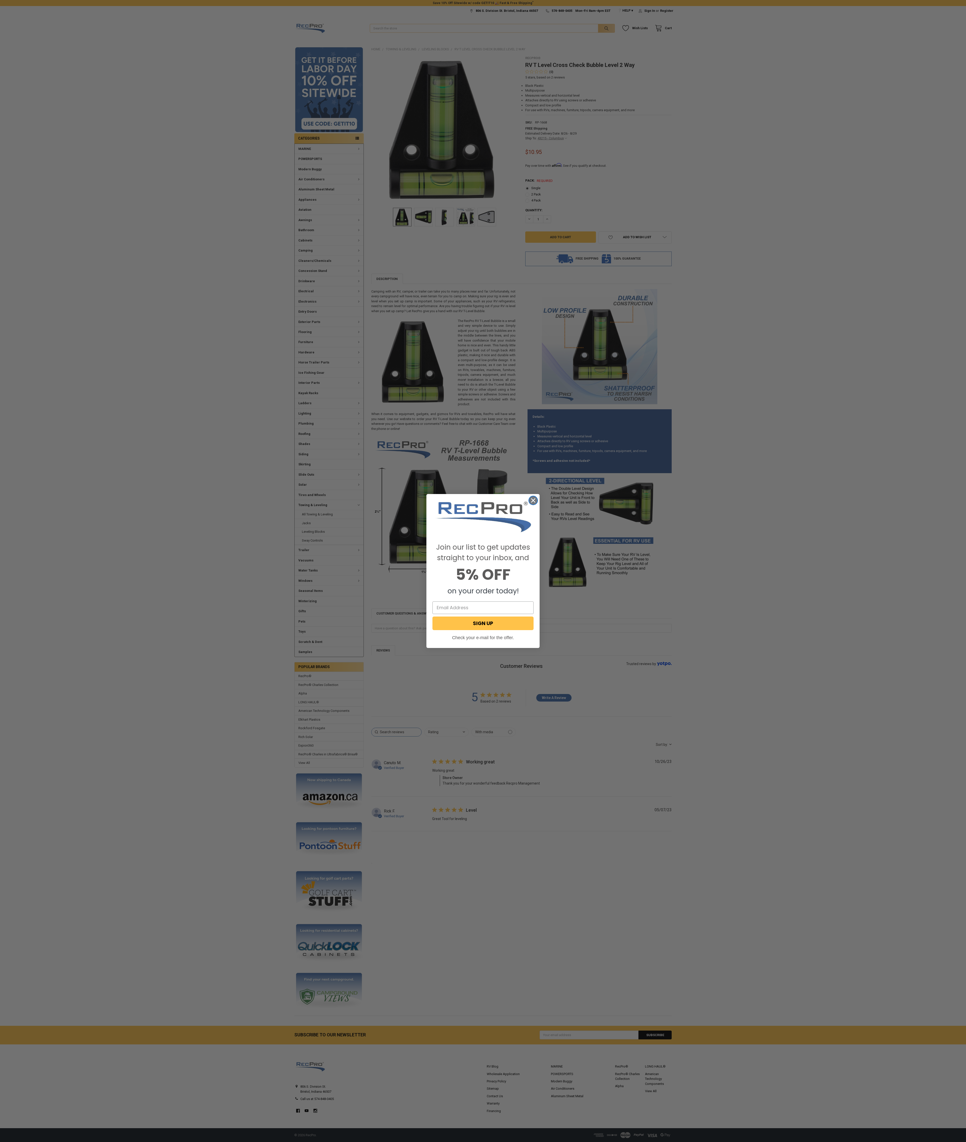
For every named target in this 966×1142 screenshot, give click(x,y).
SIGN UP (483, 623)
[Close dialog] (533, 500)
